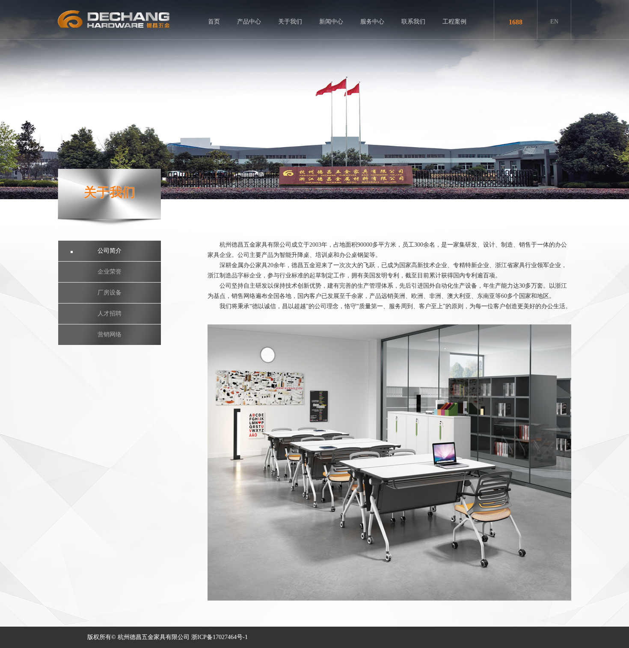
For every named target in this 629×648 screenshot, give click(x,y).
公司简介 (110, 250)
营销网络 (110, 334)
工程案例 (454, 21)
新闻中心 (331, 21)
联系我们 (413, 21)
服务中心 (372, 21)
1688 (515, 22)
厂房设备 (110, 292)
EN (554, 21)
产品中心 (249, 21)
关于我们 (290, 21)
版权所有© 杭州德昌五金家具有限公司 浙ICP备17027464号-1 (167, 637)
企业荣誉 (110, 271)
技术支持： (290, 637)
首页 (214, 21)
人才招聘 (110, 313)
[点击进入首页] (113, 19)
